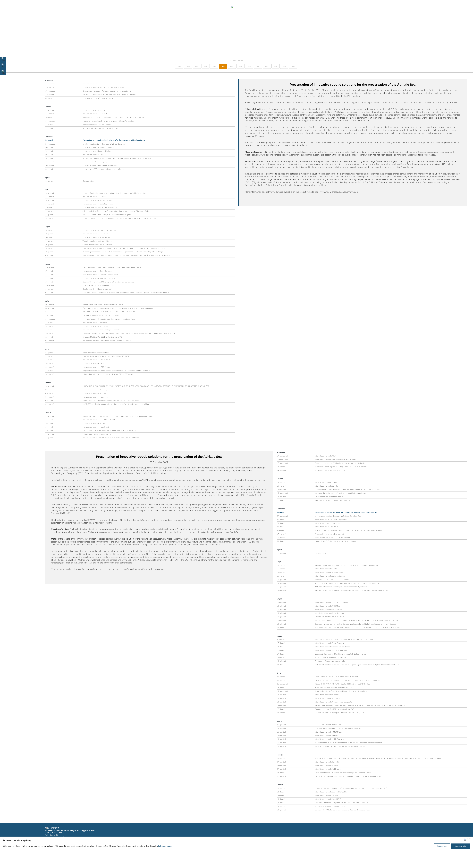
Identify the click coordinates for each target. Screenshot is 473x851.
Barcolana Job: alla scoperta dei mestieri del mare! (101, 128)
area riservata (448, 7)
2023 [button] (205, 66)
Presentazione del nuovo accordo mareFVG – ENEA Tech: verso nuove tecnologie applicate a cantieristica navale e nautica (129, 333)
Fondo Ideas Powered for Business (96, 353)
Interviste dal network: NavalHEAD (96, 427)
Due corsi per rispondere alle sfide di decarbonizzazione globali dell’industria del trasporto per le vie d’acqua (123, 252)
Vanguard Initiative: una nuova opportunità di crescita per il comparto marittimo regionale (116, 371)
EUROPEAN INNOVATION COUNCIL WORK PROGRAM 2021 (106, 356)
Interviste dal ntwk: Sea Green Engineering (98, 148)
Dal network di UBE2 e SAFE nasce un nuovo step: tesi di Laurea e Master (111, 438)
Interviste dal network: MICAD (94, 423)
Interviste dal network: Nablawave (95, 397)
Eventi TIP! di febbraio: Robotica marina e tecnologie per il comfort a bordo (111, 401)
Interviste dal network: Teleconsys (95, 326)
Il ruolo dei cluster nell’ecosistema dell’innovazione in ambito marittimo (109, 319)
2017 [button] (258, 66)
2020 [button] (231, 66)
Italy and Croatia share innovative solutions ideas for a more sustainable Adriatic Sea (114, 193)
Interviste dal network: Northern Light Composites (101, 330)
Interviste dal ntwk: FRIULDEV (94, 155)
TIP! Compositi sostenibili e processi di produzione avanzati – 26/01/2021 (110, 430)
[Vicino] (467, 840)
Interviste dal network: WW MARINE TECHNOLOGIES (103, 87)
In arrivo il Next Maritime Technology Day (98, 285)
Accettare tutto (460, 846)
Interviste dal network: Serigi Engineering (98, 204)
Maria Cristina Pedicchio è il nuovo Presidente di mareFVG (104, 305)
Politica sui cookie (165, 846)
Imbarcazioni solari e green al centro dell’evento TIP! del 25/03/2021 (108, 374)
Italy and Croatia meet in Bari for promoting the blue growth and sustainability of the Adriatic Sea (119, 218)
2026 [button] (179, 66)
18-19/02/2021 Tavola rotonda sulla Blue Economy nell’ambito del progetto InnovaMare (116, 404)
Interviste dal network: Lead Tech (95, 114)
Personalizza (442, 846)
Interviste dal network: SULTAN (94, 393)
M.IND (434, 7)
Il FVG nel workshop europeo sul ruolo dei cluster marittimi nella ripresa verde (112, 267)
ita (460, 7)
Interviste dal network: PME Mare (95, 234)
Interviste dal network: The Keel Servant (97, 200)
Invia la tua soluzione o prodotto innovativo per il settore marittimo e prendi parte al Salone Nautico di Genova (124, 248)
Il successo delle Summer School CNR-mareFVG (100, 166)
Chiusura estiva (88, 181)
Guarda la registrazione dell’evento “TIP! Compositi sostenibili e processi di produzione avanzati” (118, 416)
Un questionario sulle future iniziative (96, 125)
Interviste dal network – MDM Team (96, 360)
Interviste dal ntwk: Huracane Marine (97, 151)
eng (465, 7)
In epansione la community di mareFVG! (98, 434)
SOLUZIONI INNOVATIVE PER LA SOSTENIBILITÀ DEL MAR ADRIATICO (110, 312)
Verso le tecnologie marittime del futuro (97, 241)
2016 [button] (266, 66)
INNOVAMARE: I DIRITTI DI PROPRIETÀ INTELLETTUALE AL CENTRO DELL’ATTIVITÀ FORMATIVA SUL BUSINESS (126, 255)
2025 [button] (188, 66)
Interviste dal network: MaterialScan (96, 237)
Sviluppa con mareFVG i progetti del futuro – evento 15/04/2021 (107, 341)
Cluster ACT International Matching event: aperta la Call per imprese (108, 282)
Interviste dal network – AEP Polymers (97, 367)
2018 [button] (249, 66)
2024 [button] (196, 66)
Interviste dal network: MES (93, 84)
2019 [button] (240, 66)
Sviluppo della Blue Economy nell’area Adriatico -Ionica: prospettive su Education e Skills (116, 211)
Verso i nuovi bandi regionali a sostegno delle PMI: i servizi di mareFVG (109, 95)
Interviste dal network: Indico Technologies (99, 278)
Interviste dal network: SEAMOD (95, 197)
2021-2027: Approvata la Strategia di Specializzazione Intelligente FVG (109, 215)
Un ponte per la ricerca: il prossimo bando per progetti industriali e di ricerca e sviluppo (115, 117)
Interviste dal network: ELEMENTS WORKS (99, 420)
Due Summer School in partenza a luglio (97, 289)
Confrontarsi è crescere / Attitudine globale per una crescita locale (107, 91)
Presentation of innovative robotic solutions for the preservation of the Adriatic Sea (114, 140)
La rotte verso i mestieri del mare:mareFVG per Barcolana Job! (106, 144)
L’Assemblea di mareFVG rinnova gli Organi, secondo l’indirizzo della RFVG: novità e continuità (118, 308)
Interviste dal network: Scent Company (97, 271)
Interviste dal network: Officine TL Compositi (99, 230)
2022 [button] (214, 66)
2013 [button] (293, 66)
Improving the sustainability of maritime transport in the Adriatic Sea (108, 121)
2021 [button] (223, 66)
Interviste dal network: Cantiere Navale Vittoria (100, 275)
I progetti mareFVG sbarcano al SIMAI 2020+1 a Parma (103, 169)
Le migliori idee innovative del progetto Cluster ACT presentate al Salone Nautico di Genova (117, 158)
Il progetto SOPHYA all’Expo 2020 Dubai (98, 98)
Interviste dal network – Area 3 (94, 363)
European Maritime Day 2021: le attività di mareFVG (102, 337)
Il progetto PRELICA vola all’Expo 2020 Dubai (100, 207)
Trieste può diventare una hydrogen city (97, 162)
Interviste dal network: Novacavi (95, 323)
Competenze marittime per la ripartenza (97, 245)
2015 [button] (275, 66)
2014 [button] (284, 66)
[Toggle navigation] (8, 7)
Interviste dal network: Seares (94, 110)
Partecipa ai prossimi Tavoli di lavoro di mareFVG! (101, 315)
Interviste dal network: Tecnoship (95, 390)
